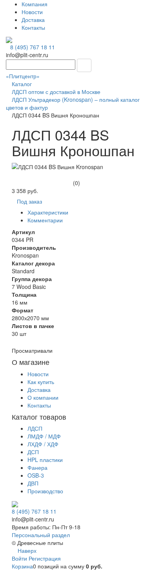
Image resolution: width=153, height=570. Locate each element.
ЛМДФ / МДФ (44, 436)
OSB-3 (35, 475)
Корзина (22, 566)
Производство (45, 491)
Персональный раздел (41, 535)
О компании (42, 397)
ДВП (32, 483)
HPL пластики (45, 460)
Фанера (37, 467)
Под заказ (29, 201)
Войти (20, 558)
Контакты (33, 27)
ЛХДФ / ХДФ (42, 444)
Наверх (26, 550)
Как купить (40, 382)
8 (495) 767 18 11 (32, 47)
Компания (34, 4)
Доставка (33, 19)
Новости (32, 12)
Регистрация (45, 558)
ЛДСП (34, 428)
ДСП (33, 452)
